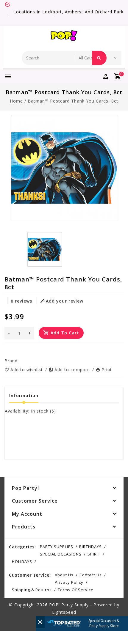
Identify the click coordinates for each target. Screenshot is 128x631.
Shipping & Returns (32, 589)
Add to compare (72, 369)
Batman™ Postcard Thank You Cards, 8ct (73, 101)
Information (23, 395)
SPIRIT (94, 554)
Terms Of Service (75, 589)
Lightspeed (64, 612)
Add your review (64, 301)
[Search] (99, 58)
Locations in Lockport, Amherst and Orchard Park (68, 12)
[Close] (40, 622)
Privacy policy (69, 582)
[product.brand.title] (20, 360)
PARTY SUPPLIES (56, 546)
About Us (64, 575)
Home (16, 101)
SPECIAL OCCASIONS (61, 554)
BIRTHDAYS (90, 546)
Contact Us (90, 575)
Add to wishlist (27, 369)
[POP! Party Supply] (64, 36)
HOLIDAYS (22, 561)
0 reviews (21, 301)
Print (107, 369)
